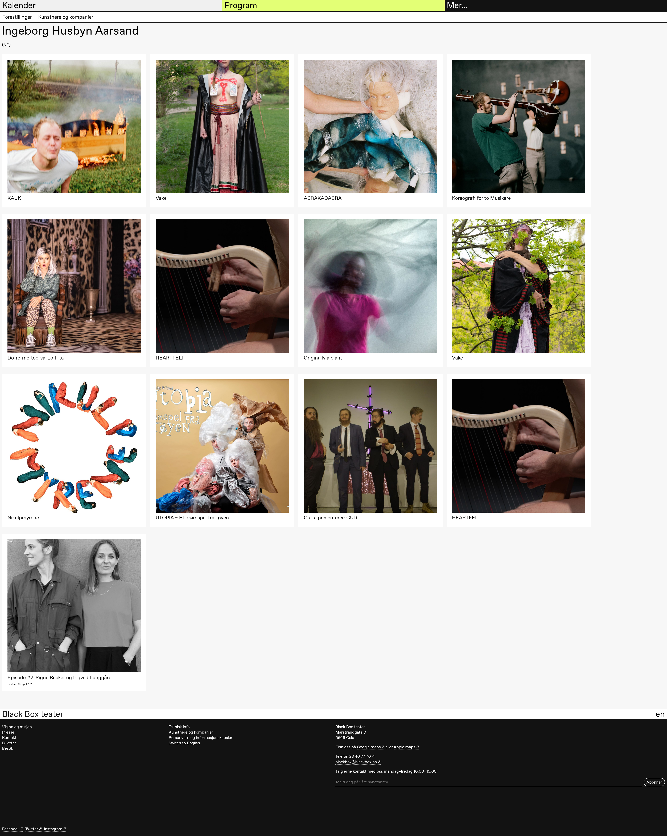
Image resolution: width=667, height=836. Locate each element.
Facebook (11, 828)
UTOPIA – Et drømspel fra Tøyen (192, 518)
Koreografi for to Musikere (481, 198)
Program (240, 5)
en (660, 714)
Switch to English (184, 743)
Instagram (53, 828)
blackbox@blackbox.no (356, 761)
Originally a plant (323, 358)
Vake (161, 198)
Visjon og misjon (17, 726)
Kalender (19, 5)
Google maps (369, 747)
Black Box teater (32, 714)
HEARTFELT (170, 358)
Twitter (31, 828)
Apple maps (404, 747)
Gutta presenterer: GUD (330, 518)
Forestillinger (17, 17)
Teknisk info (179, 726)
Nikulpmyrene (23, 518)
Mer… (457, 5)
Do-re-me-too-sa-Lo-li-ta (35, 358)
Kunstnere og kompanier (65, 17)
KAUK (14, 198)
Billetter (9, 743)
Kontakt (9, 737)
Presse (8, 732)
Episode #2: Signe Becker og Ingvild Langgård (59, 677)
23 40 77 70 (360, 756)
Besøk (7, 748)
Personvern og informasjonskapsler (200, 737)
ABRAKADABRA (323, 198)
